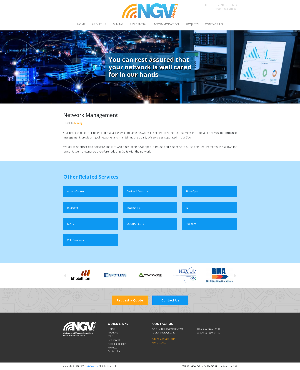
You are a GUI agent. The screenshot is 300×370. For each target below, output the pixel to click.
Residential (138, 24)
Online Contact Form (163, 338)
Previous (64, 275)
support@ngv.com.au (208, 332)
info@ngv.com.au (225, 8)
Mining (118, 24)
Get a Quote (159, 342)
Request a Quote (129, 300)
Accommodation (166, 24)
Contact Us (214, 24)
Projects (192, 24)
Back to (73, 123)
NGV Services (92, 366)
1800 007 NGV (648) (220, 4)
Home (81, 24)
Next (235, 275)
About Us (99, 24)
